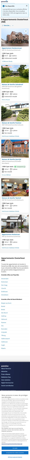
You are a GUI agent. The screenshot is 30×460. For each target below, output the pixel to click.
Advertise (4, 371)
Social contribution (7, 385)
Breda (3, 309)
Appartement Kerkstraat (11, 234)
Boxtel (3, 306)
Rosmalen (4, 329)
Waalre (3, 348)
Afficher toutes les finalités (15, 457)
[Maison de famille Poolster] (15, 112)
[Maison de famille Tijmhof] (15, 187)
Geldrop (3, 316)
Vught (3, 345)
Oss (2, 326)
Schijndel (4, 332)
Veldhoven (4, 342)
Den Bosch (4, 313)
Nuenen (3, 322)
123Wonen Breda (7, 61)
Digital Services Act (7, 383)
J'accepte (15, 448)
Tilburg (3, 335)
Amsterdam (4, 279)
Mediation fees (6, 377)
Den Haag (4, 285)
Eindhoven (4, 291)
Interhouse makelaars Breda (10, 136)
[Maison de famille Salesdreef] (15, 74)
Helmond (4, 319)
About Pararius (6, 368)
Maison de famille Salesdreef (12, 84)
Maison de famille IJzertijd (11, 159)
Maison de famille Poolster (11, 123)
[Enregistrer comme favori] (25, 31)
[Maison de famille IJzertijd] (15, 149)
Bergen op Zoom (6, 303)
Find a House (6, 100)
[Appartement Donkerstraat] (15, 37)
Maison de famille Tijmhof (11, 198)
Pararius (4, 2)
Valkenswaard (5, 339)
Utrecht (3, 288)
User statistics (5, 380)
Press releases (5, 374)
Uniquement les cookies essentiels (15, 452)
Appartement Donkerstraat (12, 48)
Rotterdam (4, 282)
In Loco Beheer (6, 175)
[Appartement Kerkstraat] (15, 224)
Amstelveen (4, 295)
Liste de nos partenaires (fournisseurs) (12, 444)
